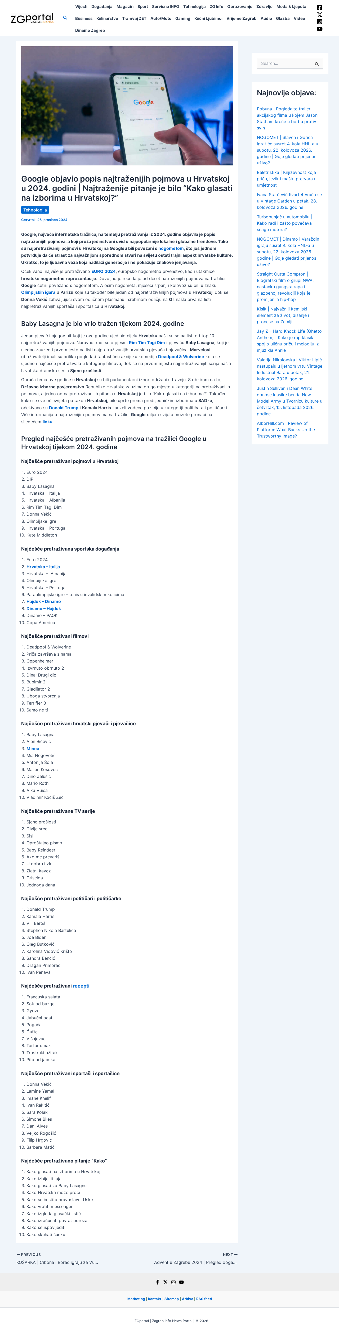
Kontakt (154, 1299)
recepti (81, 986)
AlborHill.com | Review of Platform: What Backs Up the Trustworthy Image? (286, 430)
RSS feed (204, 1299)
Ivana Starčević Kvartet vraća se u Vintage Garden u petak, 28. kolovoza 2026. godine (289, 201)
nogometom (171, 248)
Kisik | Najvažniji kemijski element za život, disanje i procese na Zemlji (283, 315)
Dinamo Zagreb (90, 30)
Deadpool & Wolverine (181, 356)
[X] (165, 1282)
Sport (142, 6)
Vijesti (81, 6)
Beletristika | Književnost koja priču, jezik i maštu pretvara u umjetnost (286, 179)
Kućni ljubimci (208, 18)
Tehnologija (194, 6)
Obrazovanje (239, 6)
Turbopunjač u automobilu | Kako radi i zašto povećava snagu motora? (284, 223)
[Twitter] (320, 15)
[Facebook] (319, 8)
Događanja (102, 6)
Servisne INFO (165, 6)
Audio (266, 18)
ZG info (216, 6)
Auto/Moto (160, 18)
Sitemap (171, 1299)
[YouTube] (320, 29)
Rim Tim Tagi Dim (147, 342)
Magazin (125, 6)
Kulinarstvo (107, 18)
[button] (65, 18)
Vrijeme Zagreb (241, 18)
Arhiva (187, 1299)
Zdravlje (264, 6)
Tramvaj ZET (134, 18)
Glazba (283, 18)
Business (83, 18)
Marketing (136, 1299)
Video (299, 18)
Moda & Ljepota (291, 6)
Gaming (182, 18)
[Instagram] (320, 22)
